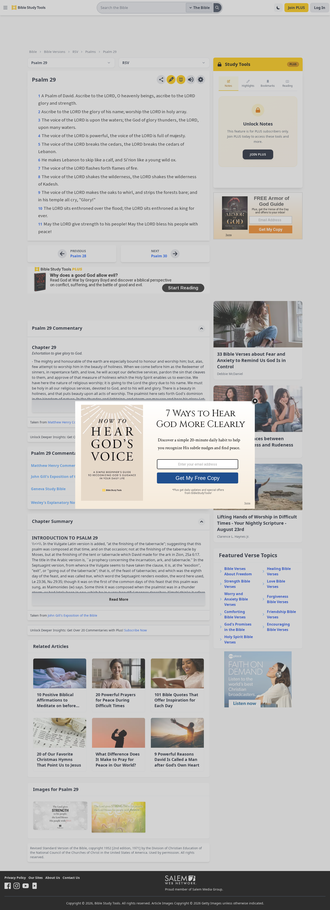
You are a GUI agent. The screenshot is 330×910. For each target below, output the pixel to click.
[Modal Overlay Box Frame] (165, 455)
